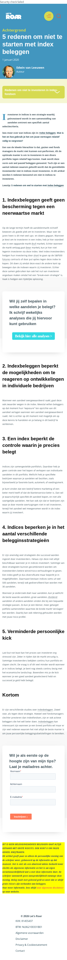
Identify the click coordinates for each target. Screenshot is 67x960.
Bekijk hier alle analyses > (33, 336)
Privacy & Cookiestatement (31, 945)
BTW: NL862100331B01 (29, 927)
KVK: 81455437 (24, 921)
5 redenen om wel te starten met (37, 185)
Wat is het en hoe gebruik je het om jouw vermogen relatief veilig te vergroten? (33, 136)
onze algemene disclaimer (50, 887)
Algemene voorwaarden (30, 933)
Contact (20, 950)
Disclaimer (22, 939)
